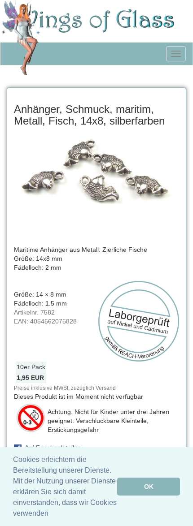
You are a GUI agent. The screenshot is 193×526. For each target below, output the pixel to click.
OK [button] (149, 486)
